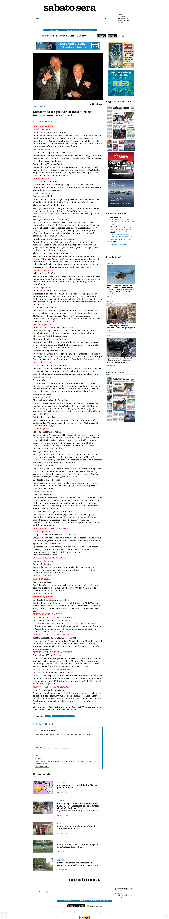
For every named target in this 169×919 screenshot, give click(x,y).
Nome (37, 752)
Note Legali (79, 912)
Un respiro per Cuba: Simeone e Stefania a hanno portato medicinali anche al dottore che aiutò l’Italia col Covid (78, 805)
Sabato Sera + (81, 36)
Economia (54, 36)
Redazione (120, 14)
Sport (62, 36)
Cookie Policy (69, 912)
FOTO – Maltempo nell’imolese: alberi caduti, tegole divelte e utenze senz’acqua (77, 864)
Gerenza (88, 912)
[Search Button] (102, 17)
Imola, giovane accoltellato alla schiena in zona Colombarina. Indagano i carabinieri (120, 360)
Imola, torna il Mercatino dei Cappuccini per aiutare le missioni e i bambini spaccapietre (121, 326)
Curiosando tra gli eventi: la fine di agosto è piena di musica (79, 786)
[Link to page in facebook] (39, 892)
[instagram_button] (123, 36)
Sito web (38, 758)
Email (37, 755)
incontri (54, 716)
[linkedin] (39, 121)
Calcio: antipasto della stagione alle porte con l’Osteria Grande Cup (77, 845)
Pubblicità (120, 22)
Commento (39, 747)
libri (60, 716)
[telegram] (52, 121)
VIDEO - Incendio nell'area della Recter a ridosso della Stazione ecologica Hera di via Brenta (121, 229)
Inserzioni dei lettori (123, 18)
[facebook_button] (119, 36)
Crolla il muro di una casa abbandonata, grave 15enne (119, 243)
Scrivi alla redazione (123, 20)
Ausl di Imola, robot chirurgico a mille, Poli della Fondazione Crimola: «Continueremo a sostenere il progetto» (122, 222)
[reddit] (49, 121)
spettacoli (71, 716)
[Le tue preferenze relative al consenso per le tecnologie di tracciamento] (166, 916)
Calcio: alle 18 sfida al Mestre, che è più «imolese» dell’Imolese (76, 827)
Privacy (60, 912)
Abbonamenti (121, 16)
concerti (48, 716)
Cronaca (45, 36)
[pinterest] (43, 121)
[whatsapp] (46, 121)
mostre (65, 716)
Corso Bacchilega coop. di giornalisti (125, 888)
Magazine (70, 36)
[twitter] (36, 121)
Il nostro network (95, 907)
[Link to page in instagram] (47, 892)
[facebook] (33, 121)
